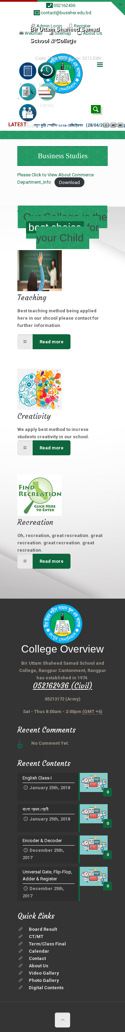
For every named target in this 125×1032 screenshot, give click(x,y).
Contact (37, 958)
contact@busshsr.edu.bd (66, 12)
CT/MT (36, 936)
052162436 (64, 5)
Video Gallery (44, 973)
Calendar (39, 951)
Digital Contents (46, 987)
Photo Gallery (44, 980)
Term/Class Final (47, 943)
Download (69, 182)
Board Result (43, 929)
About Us (38, 965)
